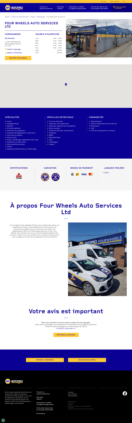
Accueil (7, 17)
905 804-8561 (10, 38)
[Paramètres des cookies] (3, 420)
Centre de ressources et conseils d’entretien (99, 7)
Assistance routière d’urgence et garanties (77, 7)
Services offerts (61, 7)
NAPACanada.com (72, 401)
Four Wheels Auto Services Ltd (56, 17)
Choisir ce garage (13, 49)
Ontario (33, 17)
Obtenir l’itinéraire (14, 53)
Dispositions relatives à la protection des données (81, 409)
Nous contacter (114, 1)
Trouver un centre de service (46, 7)
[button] (66, 84)
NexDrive (70, 404)
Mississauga (41, 17)
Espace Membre (72, 396)
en (124, 1)
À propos (103, 1)
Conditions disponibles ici (65, 328)
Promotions (41, 413)
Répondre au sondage (66, 335)
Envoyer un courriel (18, 58)
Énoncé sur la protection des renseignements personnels (79, 407)
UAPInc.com (71, 403)
